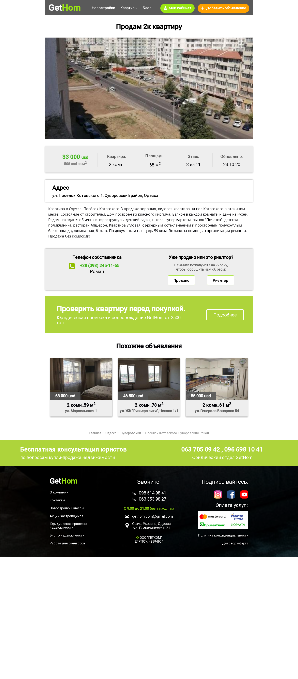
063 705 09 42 (201, 449)
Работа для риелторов (67, 543)
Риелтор (220, 280)
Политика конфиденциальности (223, 535)
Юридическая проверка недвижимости (68, 525)
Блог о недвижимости (67, 535)
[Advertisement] (149, 618)
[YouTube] (244, 495)
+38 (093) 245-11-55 (99, 265)
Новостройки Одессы (67, 508)
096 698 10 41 (243, 449)
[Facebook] (231, 495)
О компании (59, 492)
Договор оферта (235, 543)
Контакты (57, 500)
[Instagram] (218, 495)
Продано (181, 280)
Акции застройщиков (66, 516)
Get (65, 7)
